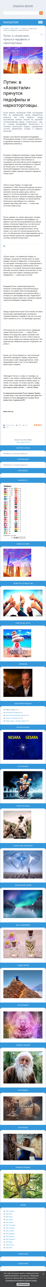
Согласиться (23, 1284)
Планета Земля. (23, 6)
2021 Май (9, 1214)
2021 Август (10, 1222)
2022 (12, 28)
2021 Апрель (10, 1211)
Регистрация (21, 442)
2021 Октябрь (10, 1228)
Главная (6, 28)
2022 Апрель (10, 1245)
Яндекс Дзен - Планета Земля (16, 721)
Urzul (26, 425)
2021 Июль (9, 1219)
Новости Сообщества (13, 718)
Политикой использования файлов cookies (21, 1280)
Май (16, 28)
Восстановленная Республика (16, 715)
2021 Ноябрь (10, 1231)
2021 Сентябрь (11, 1225)
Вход (28, 442)
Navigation (10, 22)
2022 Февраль (10, 1239)
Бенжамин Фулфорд (12, 712)
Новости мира (10, 425)
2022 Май (9, 1247)
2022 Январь (10, 1236)
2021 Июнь (9, 1217)
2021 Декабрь (10, 1233)
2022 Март (9, 1242)
